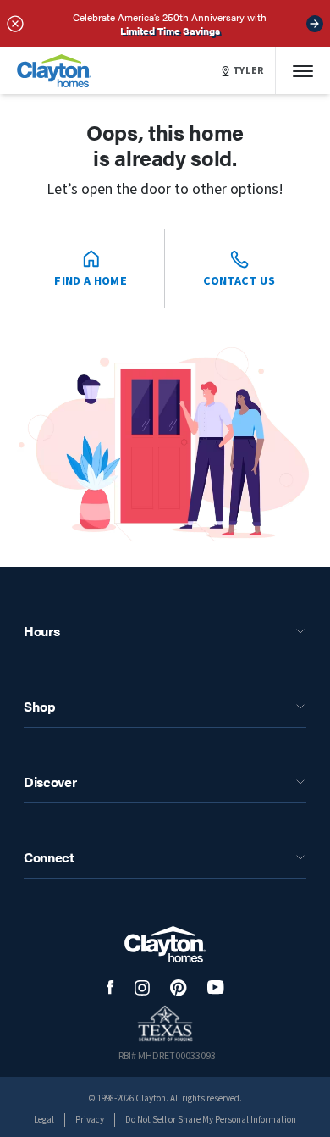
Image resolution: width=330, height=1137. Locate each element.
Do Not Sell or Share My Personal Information (210, 1119)
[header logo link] (54, 70)
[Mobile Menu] (303, 70)
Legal (44, 1119)
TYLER (249, 71)
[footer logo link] (165, 944)
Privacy (89, 1119)
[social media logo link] (110, 987)
